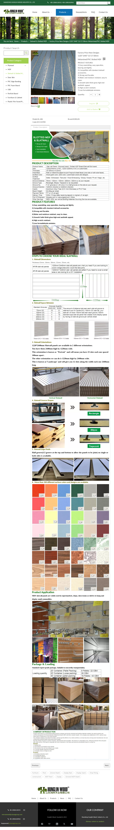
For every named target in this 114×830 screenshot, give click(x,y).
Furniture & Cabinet (15, 98)
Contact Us (79, 798)
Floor (44, 773)
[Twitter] (64, 823)
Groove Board (55, 773)
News (62, 798)
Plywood (11, 65)
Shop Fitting (94, 773)
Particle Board (13, 94)
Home (34, 798)
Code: (35, 122)
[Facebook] (42, 823)
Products (53, 798)
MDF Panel (49, 777)
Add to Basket (92, 109)
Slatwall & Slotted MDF (16, 73)
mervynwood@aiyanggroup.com (12, 814)
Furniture (35, 773)
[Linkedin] (57, 823)
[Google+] (49, 823)
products (101, 821)
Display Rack (68, 773)
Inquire (92, 103)
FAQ (69, 798)
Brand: (70, 119)
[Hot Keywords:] (109, 3)
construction (36, 777)
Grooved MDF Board (72, 777)
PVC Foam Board (14, 86)
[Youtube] (72, 823)
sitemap (88, 821)
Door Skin (11, 78)
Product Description (40, 127)
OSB (9, 90)
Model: (35, 119)
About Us (43, 798)
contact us (95, 821)
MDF (9, 69)
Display (59, 777)
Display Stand (81, 773)
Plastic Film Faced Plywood (17, 102)
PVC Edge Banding (14, 82)
